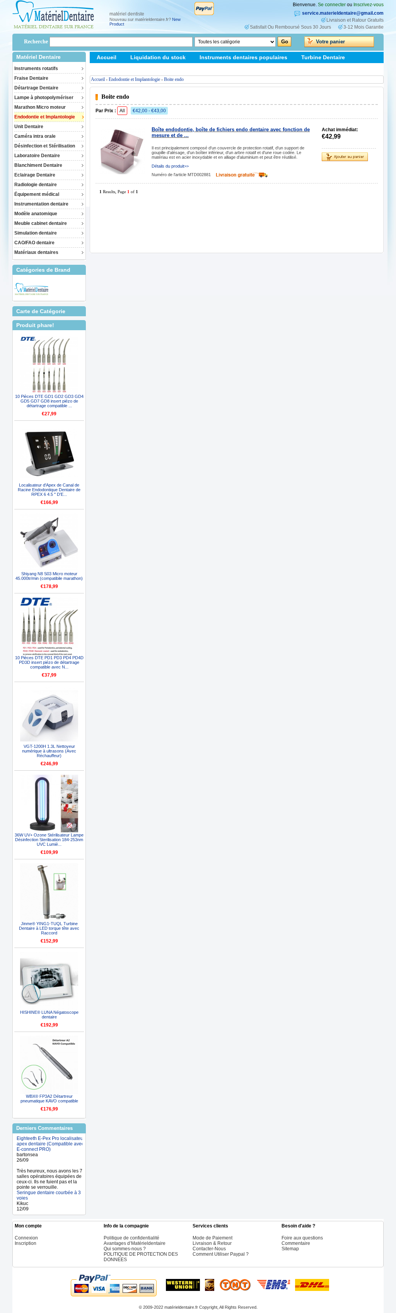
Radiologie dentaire (35, 184)
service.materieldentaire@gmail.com (343, 13)
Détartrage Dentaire (36, 88)
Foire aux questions (302, 1238)
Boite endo (174, 79)
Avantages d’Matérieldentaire (135, 1243)
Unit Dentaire (28, 126)
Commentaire (296, 1243)
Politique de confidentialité (131, 1238)
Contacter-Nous (209, 1248)
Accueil (106, 57)
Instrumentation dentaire (41, 204)
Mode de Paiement (212, 1238)
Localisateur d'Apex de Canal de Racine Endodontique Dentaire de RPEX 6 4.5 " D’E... (49, 490)
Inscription (25, 1243)
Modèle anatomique (35, 213)
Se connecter (332, 4)
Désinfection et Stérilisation (44, 146)
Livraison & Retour (212, 1243)
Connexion (26, 1238)
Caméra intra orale (35, 136)
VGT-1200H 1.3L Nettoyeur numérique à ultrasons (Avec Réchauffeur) (49, 751)
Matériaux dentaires (36, 252)
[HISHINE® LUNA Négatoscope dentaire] (49, 981)
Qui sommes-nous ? (125, 1248)
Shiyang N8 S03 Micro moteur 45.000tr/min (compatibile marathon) (49, 576)
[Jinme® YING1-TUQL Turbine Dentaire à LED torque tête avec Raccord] (49, 892)
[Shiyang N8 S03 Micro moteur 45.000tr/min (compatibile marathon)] (49, 542)
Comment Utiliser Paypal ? (221, 1254)
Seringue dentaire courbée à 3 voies (49, 1186)
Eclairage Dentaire (34, 175)
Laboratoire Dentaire (37, 155)
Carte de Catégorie (40, 311)
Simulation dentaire (35, 233)
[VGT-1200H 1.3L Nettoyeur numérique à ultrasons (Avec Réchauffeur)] (49, 715)
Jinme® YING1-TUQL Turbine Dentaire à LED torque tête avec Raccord (49, 928)
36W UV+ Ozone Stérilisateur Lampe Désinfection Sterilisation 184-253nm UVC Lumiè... (49, 840)
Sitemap (107, 68)
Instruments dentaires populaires (243, 57)
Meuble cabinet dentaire (40, 223)
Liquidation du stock (158, 57)
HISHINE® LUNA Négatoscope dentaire (49, 1014)
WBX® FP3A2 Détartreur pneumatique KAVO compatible (49, 1098)
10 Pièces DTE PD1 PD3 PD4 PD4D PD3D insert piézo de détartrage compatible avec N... (49, 662)
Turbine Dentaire (323, 57)
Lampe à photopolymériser (43, 97)
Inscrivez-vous (368, 4)
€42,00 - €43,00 (149, 110)
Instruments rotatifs (36, 68)
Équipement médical (36, 194)
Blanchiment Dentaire (38, 165)
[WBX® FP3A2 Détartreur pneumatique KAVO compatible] (49, 1065)
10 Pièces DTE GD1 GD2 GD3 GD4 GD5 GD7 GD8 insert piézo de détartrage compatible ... (49, 401)
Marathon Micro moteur (40, 107)
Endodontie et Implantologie (44, 117)
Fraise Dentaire (31, 78)
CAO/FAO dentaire (34, 242)
